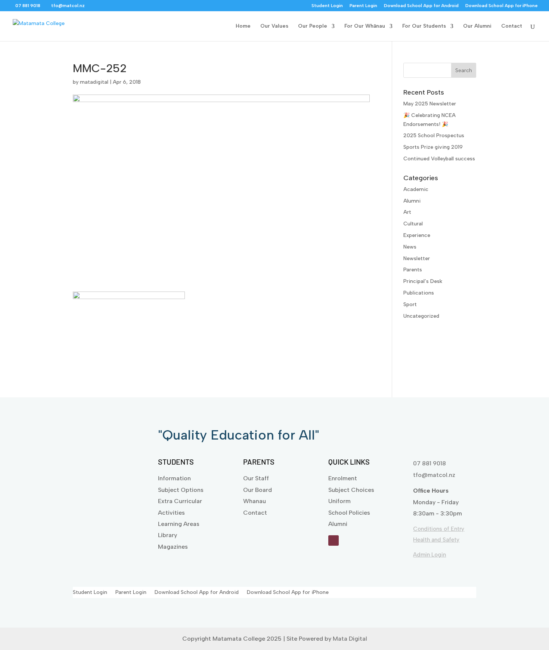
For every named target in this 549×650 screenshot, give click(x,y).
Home (243, 26)
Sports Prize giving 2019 (433, 147)
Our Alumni (477, 26)
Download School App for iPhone (501, 5)
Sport (410, 304)
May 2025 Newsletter (429, 104)
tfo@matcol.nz (434, 474)
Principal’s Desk (422, 281)
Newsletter (416, 258)
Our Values (274, 26)
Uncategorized (421, 316)
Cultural (413, 224)
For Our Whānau (364, 26)
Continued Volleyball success (439, 158)
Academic (415, 189)
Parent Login (363, 5)
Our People (312, 26)
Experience (416, 235)
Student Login (327, 5)
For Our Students (424, 26)
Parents (412, 270)
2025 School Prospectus (433, 135)
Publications (418, 293)
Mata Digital (350, 638)
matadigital (94, 82)
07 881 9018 (429, 463)
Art (407, 212)
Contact (511, 26)
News (409, 247)
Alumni (412, 201)
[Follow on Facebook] (333, 540)
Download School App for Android (421, 5)
